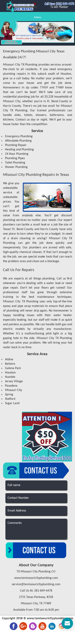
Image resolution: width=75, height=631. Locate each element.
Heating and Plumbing (19, 149)
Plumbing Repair (16, 145)
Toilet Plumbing (15, 162)
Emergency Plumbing (19, 136)
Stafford (10, 399)
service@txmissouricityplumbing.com (36, 584)
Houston (10, 372)
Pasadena (11, 385)
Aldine (9, 359)
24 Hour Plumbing (16, 154)
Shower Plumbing (16, 167)
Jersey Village (14, 381)
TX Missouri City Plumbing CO (36, 571)
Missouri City (13, 390)
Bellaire (10, 363)
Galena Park (13, 368)
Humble (10, 377)
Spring (9, 394)
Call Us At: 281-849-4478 (36, 590)
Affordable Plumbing (18, 140)
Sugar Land (12, 403)
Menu (37, 17)
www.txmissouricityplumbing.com (36, 578)
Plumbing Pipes (15, 158)
